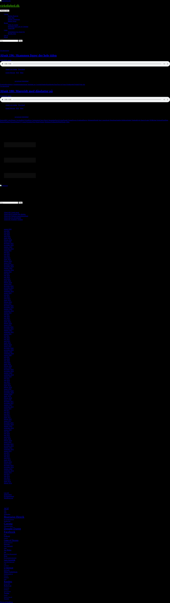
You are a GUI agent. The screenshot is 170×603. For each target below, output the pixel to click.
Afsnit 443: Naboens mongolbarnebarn (16, 216)
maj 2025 (7, 256)
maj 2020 (7, 360)
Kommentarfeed (9, 496)
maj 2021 (7, 339)
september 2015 (9, 449)
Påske (5, 579)
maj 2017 (7, 414)
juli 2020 (6, 357)
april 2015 (7, 458)
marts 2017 (7, 417)
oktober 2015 (8, 448)
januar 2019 (7, 389)
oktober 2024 (8, 268)
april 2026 (7, 236)
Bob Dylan (24, 120)
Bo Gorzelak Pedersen (9, 519)
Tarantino (29, 122)
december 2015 (8, 444)
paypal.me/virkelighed (21, 81)
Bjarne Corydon (16, 120)
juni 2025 (7, 254)
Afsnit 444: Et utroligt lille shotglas (15, 214)
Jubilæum (124, 120)
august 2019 (8, 376)
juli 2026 (6, 231)
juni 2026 (7, 233)
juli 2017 (6, 410)
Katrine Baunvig (13, 16)
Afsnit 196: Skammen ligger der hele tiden (28, 55)
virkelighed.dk (10, 5)
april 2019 (7, 384)
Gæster (6, 14)
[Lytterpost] (4, 185)
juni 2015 (7, 455)
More (21, 73)
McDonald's (7, 570)
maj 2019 (7, 382)
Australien (7, 514)
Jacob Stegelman (111, 120)
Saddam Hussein (10, 122)
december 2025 (8, 243)
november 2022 (9, 307)
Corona (8, 523)
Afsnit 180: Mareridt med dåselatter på (26, 91)
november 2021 (9, 329)
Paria (163, 120)
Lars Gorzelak (37, 84)
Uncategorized (4, 50)
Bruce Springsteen (34, 120)
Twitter (6, 593)
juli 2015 (6, 453)
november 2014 (9, 467)
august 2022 (8, 313)
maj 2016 (7, 435)
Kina (5, 556)
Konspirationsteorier (10, 558)
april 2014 (7, 479)
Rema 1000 (7, 584)
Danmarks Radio (8, 526)
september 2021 (9, 332)
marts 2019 (7, 385)
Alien (5, 512)
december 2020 (8, 348)
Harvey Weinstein (88, 120)
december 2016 (8, 423)
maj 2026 (7, 234)
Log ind (6, 493)
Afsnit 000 (11, 28)
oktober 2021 (8, 330)
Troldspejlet (70, 84)
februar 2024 (8, 282)
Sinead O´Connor (20, 122)
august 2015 (8, 451)
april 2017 (7, 416)
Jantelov (118, 120)
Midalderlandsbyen (8, 574)
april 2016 (7, 437)
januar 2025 (7, 263)
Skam (48, 84)
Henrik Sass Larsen (100, 120)
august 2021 (8, 334)
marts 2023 (7, 300)
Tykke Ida (82, 84)
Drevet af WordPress (6, 602)
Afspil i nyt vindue (11, 69)
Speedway (6, 589)
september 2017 (9, 407)
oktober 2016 (8, 426)
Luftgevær (6, 565)
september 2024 (9, 270)
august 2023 (8, 293)
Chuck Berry (44, 120)
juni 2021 (7, 337)
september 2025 (9, 249)
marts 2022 (7, 321)
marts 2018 (7, 396)
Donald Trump (67, 120)
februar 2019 (8, 387)
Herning (7, 544)
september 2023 (9, 291)
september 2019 (9, 375)
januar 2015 (7, 463)
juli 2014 (6, 474)
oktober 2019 (8, 373)
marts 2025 (7, 259)
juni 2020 (7, 359)
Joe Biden (7, 550)
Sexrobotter (6, 587)
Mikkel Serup (12, 21)
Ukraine (6, 595)
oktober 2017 (8, 405)
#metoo (2, 120)
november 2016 (9, 424)
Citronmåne (51, 120)
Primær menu (5, 10)
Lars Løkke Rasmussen (9, 562)
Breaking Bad (7, 521)
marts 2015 (7, 460)
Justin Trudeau (132, 120)
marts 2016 (7, 439)
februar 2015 (8, 462)
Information (20, 84)
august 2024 (8, 272)
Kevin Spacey (141, 120)
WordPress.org (8, 498)
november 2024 (9, 266)
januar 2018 (7, 400)
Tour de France (62, 84)
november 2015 (9, 446)
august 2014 (8, 472)
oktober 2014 (8, 469)
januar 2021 (7, 346)
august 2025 (8, 250)
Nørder (44, 84)
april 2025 (7, 257)
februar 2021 (8, 345)
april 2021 (7, 341)
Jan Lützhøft (8, 546)
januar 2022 (7, 325)
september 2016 (9, 428)
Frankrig (2, 84)
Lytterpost (8, 567)
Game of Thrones (11, 540)
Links (5, 30)
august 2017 (8, 408)
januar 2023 (7, 304)
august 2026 (8, 229)
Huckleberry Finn (10, 84)
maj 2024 (7, 277)
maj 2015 (7, 456)
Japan (5, 548)
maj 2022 (7, 318)
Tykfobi (76, 84)
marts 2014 (7, 481)
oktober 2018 (8, 394)
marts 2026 (7, 238)
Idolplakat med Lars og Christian (18, 26)
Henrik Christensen (14, 19)
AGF (6, 508)
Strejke (52, 84)
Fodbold (7, 536)
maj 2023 (7, 297)
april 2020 (7, 362)
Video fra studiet (13, 25)
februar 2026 (8, 240)
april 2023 (7, 298)
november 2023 (9, 288)
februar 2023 (8, 302)
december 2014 (8, 465)
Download (21, 69)
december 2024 (8, 265)
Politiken (6, 577)
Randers (8, 581)
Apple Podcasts (10, 73)
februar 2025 (8, 261)
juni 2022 (7, 316)
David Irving (59, 120)
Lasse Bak (11, 18)
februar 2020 (8, 366)
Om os (6, 35)
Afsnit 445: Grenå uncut (11, 212)
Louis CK (148, 120)
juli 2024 (6, 273)
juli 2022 (6, 314)
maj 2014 (7, 478)
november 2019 (9, 371)
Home (6, 37)
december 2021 (8, 327)
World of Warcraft (8, 597)
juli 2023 (6, 295)
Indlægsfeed (8, 494)
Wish (59, 122)
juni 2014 (7, 476)
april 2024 (7, 279)
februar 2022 (8, 323)
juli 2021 (6, 336)
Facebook (9, 531)
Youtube (6, 599)
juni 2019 (7, 380)
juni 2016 (7, 433)
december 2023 (8, 286)
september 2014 (9, 471)
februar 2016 (8, 440)
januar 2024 (7, 284)
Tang (55, 84)
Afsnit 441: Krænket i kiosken (13, 219)
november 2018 (9, 392)
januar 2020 (7, 368)
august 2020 (8, 355)
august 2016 (8, 430)
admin (9, 60)
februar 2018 (8, 398)
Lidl (5, 564)
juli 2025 (6, 252)
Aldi (5, 511)
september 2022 (9, 311)
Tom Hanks (36, 122)
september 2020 (9, 353)
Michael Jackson (157, 120)
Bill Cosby (8, 120)
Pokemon (6, 575)
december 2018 (8, 391)
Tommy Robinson (45, 122)
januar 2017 (7, 421)
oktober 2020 (8, 352)
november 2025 (9, 245)
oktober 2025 (8, 247)
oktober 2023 (8, 289)
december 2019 (8, 369)
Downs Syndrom (77, 120)
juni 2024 (7, 275)
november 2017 (9, 403)
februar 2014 (8, 483)
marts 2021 (7, 343)
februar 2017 (8, 419)
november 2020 (9, 350)
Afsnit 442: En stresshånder (12, 218)
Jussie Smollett (28, 84)
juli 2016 (6, 432)
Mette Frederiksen (10, 572)
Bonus (6, 23)
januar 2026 (7, 242)
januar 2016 (7, 442)
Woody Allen (65, 122)
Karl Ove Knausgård (10, 554)
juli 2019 (6, 378)
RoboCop (7, 586)
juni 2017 (7, 412)
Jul (5, 552)
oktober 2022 (8, 309)
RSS (17, 73)
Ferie (5, 534)
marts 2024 (7, 281)
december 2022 (8, 305)
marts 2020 (7, 364)
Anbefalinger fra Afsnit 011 (16, 32)
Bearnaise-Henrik (14, 516)
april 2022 (7, 320)
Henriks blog (12, 34)
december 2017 (8, 401)
